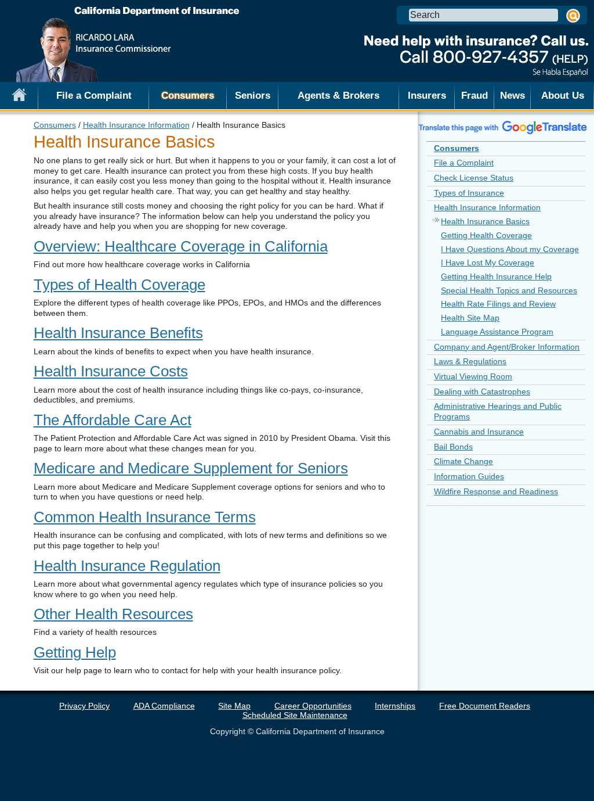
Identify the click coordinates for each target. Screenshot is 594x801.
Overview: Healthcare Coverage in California (181, 246)
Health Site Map (470, 317)
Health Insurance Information (136, 125)
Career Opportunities (313, 705)
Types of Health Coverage (119, 284)
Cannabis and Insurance (479, 431)
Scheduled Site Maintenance (294, 715)
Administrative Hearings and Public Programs (498, 411)
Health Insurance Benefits (118, 333)
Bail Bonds (453, 446)
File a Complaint (94, 95)
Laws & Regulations (470, 361)
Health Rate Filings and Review (498, 303)
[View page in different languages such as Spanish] (503, 127)
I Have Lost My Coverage (487, 262)
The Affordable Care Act (112, 420)
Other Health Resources (113, 614)
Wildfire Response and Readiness (496, 491)
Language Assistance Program (497, 331)
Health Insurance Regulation (127, 566)
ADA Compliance (164, 705)
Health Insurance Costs (111, 371)
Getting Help (75, 652)
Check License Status (473, 177)
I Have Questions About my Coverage (510, 249)
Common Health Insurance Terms (145, 517)
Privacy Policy (84, 705)
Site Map (234, 705)
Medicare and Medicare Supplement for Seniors (191, 468)
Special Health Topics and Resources (509, 290)
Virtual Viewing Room (473, 376)
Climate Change (463, 461)
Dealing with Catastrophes (482, 391)
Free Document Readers (484, 705)
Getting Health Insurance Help (496, 276)
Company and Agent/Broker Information (506, 346)
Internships (395, 705)
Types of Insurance (469, 192)
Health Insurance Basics (485, 221)
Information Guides (469, 476)
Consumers (55, 125)
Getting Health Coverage (486, 235)
